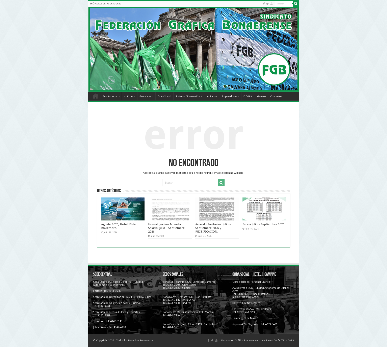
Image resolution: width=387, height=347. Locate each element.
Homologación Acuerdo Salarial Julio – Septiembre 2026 (166, 227)
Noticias (128, 96)
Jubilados (211, 96)
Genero (261, 96)
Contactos (276, 96)
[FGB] (193, 49)
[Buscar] (296, 4)
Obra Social (164, 96)
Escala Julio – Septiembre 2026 (263, 224)
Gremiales (145, 96)
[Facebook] (264, 3)
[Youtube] (271, 3)
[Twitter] (267, 3)
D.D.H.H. (248, 96)
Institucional (110, 96)
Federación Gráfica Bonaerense (239, 340)
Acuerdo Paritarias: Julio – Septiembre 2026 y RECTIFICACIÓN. (213, 227)
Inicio (95, 96)
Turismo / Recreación (188, 96)
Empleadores (229, 96)
